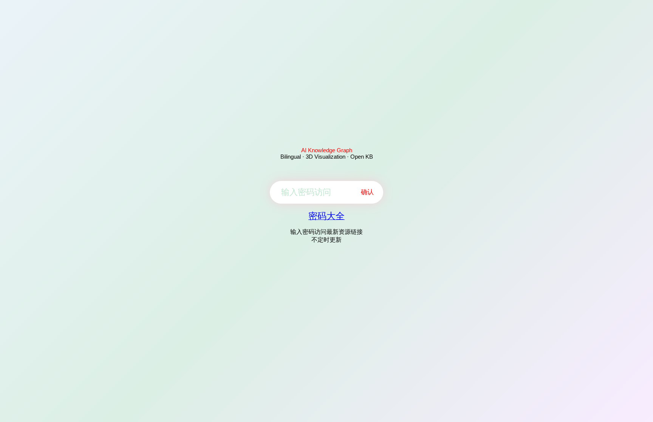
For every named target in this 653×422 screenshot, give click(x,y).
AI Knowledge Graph (326, 150)
